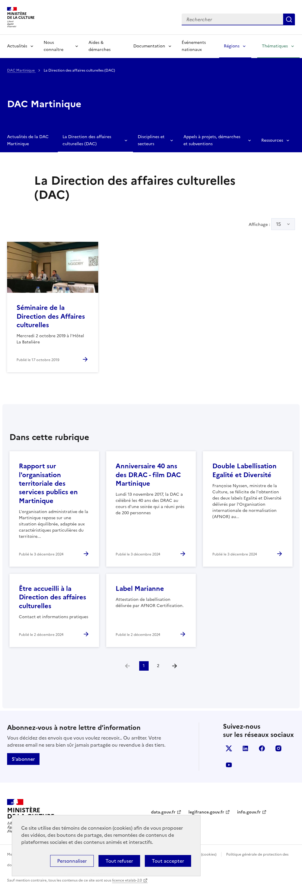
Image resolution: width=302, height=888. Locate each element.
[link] (127, 666)
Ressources (272, 140)
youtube (229, 765)
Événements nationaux (194, 46)
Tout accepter (168, 860)
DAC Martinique (21, 70)
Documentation (149, 46)
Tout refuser (119, 860)
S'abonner (23, 759)
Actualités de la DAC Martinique (28, 140)
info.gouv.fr (249, 812)
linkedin (245, 748)
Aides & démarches (99, 46)
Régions (231, 46)
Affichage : (265, 224)
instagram (278, 748)
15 (278, 224)
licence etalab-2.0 (127, 880)
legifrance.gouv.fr (206, 812)
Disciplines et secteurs (151, 140)
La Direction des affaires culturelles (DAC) (87, 140)
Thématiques (275, 46)
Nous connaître (53, 46)
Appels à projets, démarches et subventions (211, 140)
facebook (262, 748)
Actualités (17, 46)
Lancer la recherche (289, 19)
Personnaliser (72, 860)
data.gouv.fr (163, 812)
